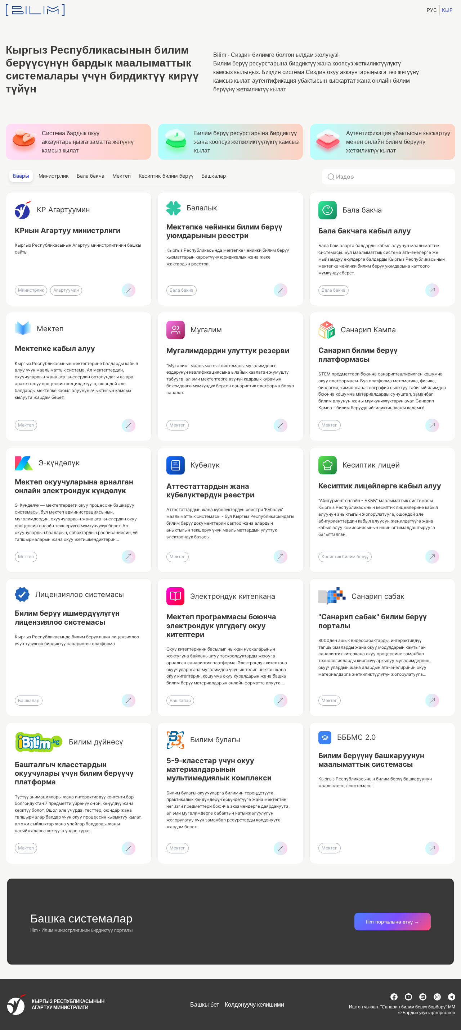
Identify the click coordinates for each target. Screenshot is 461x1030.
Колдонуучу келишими (254, 1004)
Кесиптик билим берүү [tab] (166, 176)
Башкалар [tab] (213, 176)
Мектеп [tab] (121, 176)
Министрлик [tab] (54, 176)
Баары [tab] (21, 176)
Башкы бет (204, 1004)
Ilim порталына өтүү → (392, 921)
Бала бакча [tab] (90, 176)
